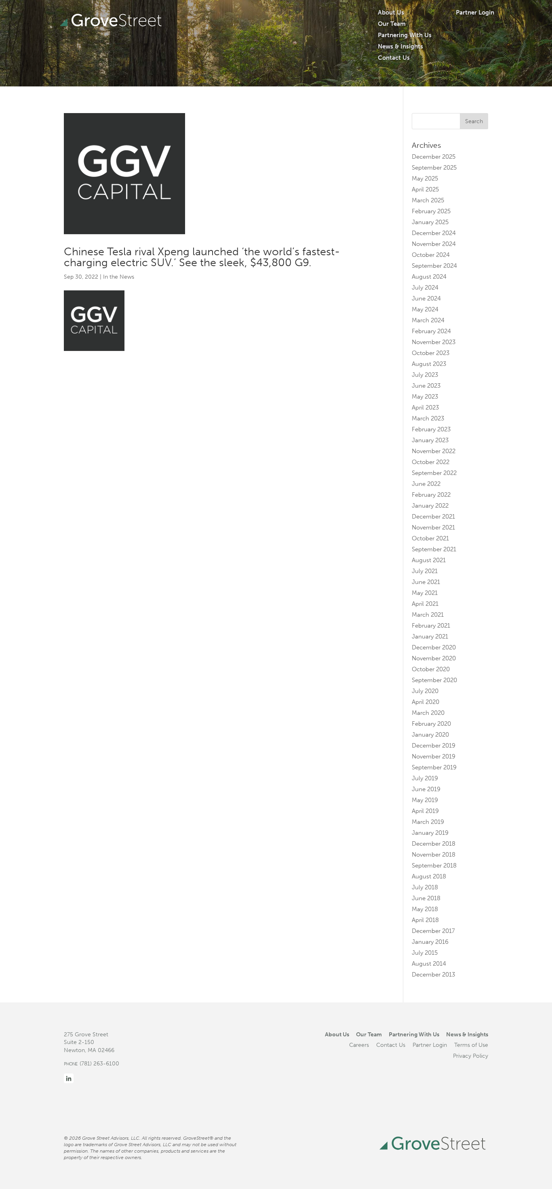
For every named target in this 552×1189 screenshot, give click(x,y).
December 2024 (434, 233)
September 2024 (434, 265)
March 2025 (428, 200)
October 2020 (431, 669)
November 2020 (434, 658)
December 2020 (434, 647)
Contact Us (394, 58)
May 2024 (425, 309)
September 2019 (434, 767)
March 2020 (428, 712)
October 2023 (430, 353)
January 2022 (430, 505)
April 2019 (425, 811)
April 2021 (425, 603)
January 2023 (430, 440)
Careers (359, 1044)
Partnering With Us (405, 35)
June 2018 (426, 898)
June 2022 (426, 483)
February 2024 (431, 331)
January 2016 (430, 941)
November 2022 (433, 451)
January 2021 (430, 636)
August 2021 (429, 560)
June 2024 (426, 298)
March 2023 (428, 418)
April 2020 (425, 702)
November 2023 (433, 342)
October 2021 (430, 538)
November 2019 (433, 756)
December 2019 (433, 745)
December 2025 (433, 156)
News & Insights (400, 46)
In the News (118, 276)
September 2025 (434, 167)
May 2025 (425, 178)
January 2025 (430, 222)
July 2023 (425, 374)
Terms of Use (471, 1044)
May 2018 (425, 909)
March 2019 (428, 822)
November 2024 (434, 244)
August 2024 (429, 276)
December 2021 (433, 516)
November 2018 (433, 854)
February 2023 (431, 429)
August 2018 (429, 876)
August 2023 (429, 364)
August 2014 (429, 963)
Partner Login (475, 12)
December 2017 (433, 931)
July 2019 (425, 778)
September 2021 (434, 549)
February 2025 (431, 211)
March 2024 (428, 320)
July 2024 (425, 287)
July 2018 (425, 887)
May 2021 (425, 593)
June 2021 (426, 582)
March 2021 (428, 614)
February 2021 (431, 625)
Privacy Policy (470, 1055)
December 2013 (433, 974)
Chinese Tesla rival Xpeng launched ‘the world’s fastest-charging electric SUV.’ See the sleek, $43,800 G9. (202, 257)
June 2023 (426, 385)
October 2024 (431, 254)
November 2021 (433, 527)
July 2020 (425, 691)
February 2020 (431, 723)
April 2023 (425, 407)
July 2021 (425, 571)
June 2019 (426, 789)
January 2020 (430, 734)
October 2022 (430, 462)
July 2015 (425, 952)
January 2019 (430, 832)
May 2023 (425, 396)
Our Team (392, 24)
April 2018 (425, 920)
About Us (391, 12)
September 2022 (434, 473)
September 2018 (434, 865)
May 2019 (425, 800)
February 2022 (431, 494)
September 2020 (434, 680)
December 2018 (433, 843)
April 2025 (425, 189)
